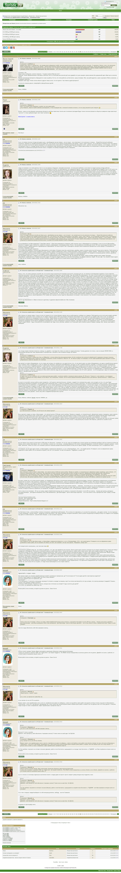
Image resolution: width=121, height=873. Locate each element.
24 (88, 51)
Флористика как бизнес (41, 16)
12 (64, 51)
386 (116, 226)
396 (116, 610)
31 (102, 51)
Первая (50, 51)
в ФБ (31, 499)
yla (4, 139)
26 (92, 51)
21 (82, 51)
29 (98, 51)
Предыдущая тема (56, 822)
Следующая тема (65, 822)
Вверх (119, 870)
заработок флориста (8, 819)
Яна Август (21, 132)
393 (116, 506)
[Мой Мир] (11, 48)
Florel (5, 100)
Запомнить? (107, 16)
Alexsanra (6, 229)
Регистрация (12, 19)
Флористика (32, 16)
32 (104, 51)
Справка (30, 19)
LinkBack (96, 54)
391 (116, 437)
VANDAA (24, 89)
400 (116, 759)
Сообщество (48, 19)
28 (96, 51)
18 (76, 51)
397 (116, 646)
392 (116, 463)
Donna (19, 89)
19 (78, 51)
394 (116, 532)
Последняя (114, 51)
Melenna (20, 196)
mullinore (23, 264)
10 (60, 51)
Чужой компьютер (110, 7)
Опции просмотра (113, 54)
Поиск (60, 10)
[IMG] (4, 835)
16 (72, 51)
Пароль (94, 17)
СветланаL (7, 465)
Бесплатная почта (110, 1)
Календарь (69, 19)
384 (116, 162)
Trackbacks (5, 838)
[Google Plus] (14, 48)
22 (84, 51)
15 (70, 51)
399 (116, 719)
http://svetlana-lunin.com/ (30, 498)
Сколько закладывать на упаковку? (11, 853)
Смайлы (5, 834)
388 (116, 310)
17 (74, 51)
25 (90, 51)
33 (106, 51)
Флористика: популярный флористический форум (16, 16)
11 (62, 51)
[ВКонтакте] (4, 48)
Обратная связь (102, 870)
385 (116, 200)
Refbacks (5, 840)
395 (116, 568)
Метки (4, 817)
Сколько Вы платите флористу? (10, 855)
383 (116, 136)
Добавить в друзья (7, 72)
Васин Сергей (8, 59)
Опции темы (103, 54)
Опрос (4, 850)
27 (94, 51)
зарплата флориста (17, 819)
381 (116, 56)
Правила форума (7, 842)
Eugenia (6, 165)
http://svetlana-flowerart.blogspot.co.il (39, 500)
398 (116, 684)
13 (66, 51)
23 (86, 51)
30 (100, 51)
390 (116, 401)
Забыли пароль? (115, 16)
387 (116, 268)
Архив (115, 870)
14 (68, 51)
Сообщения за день (93, 19)
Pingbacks (5, 839)
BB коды (5, 833)
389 (116, 345)
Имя (93, 15)
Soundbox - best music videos (60, 862)
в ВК (28, 499)
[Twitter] (6, 48)
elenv (19, 264)
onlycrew (38, 397)
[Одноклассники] (9, 48)
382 (116, 97)
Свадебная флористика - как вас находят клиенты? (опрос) (17, 857)
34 (107, 51)
